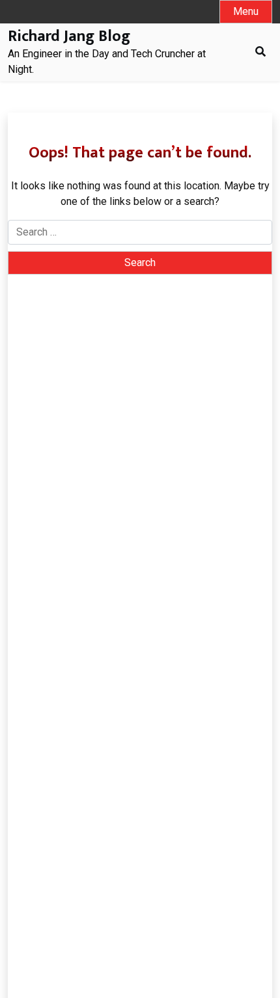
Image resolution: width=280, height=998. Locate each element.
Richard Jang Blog (69, 36)
